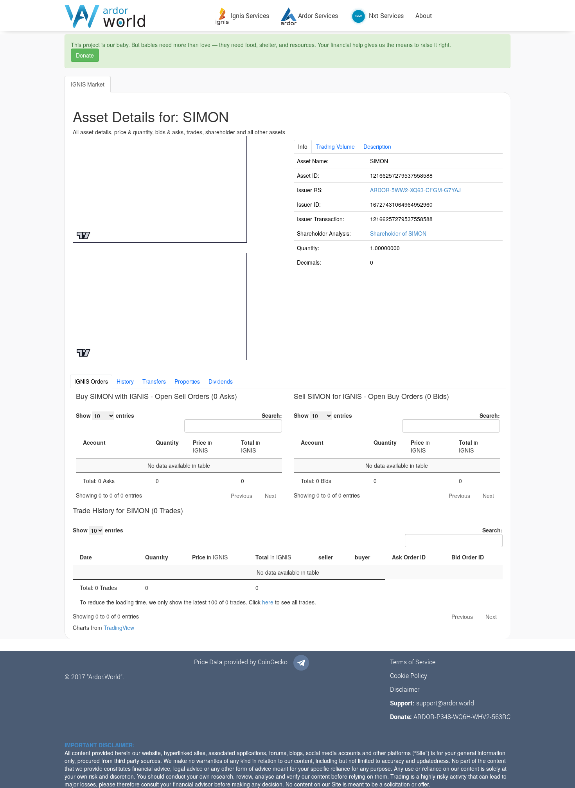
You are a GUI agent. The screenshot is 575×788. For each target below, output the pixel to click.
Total (250, 446)
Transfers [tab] (154, 381)
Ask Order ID (409, 557)
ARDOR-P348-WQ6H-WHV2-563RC (461, 716)
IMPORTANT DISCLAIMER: (100, 745)
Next (270, 495)
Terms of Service (412, 662)
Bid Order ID (467, 557)
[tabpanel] (398, 211)
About (423, 15)
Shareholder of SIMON (398, 233)
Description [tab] (377, 146)
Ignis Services (249, 15)
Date (86, 557)
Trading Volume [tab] (335, 146)
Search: (272, 415)
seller (325, 557)
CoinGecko (273, 662)
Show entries (105, 415)
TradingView (119, 627)
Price (202, 446)
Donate (85, 55)
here (267, 602)
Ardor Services (317, 15)
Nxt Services (385, 15)
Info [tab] (302, 146)
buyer (362, 557)
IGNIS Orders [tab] (91, 381)
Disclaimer (404, 689)
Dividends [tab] (220, 381)
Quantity (167, 442)
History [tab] (125, 381)
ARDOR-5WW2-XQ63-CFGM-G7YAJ (415, 190)
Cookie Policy (408, 675)
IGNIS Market (87, 84)
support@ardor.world (445, 703)
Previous (241, 495)
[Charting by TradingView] (83, 234)
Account (94, 442)
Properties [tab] (187, 381)
